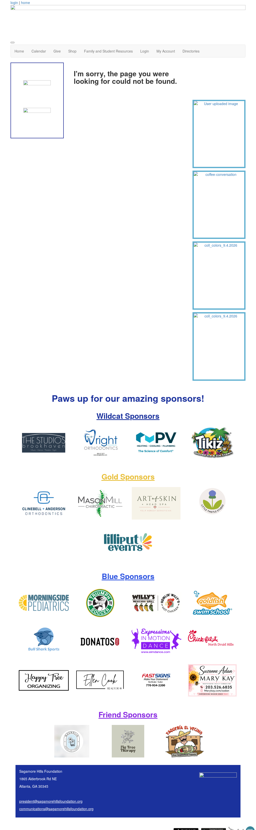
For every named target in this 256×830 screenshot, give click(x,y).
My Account (165, 51)
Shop (72, 51)
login (14, 2)
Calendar (39, 51)
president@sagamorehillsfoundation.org (50, 801)
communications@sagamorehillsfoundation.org (56, 808)
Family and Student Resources (108, 51)
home (25, 2)
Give (57, 51)
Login (144, 51)
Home (19, 51)
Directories (191, 51)
